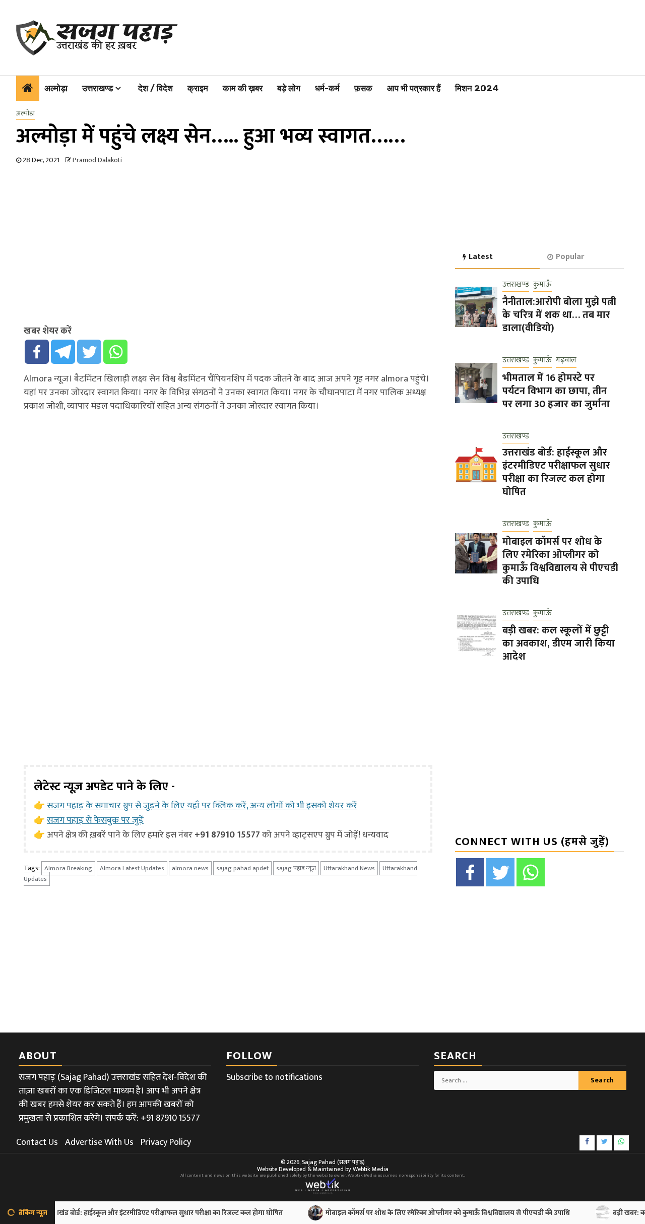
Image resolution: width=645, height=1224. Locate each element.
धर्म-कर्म (327, 88)
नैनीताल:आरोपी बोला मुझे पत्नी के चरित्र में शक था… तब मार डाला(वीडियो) (559, 315)
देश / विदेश (155, 88)
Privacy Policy (166, 1142)
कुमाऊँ (542, 285)
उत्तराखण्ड (97, 88)
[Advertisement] (407, 35)
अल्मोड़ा (56, 88)
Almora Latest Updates (132, 868)
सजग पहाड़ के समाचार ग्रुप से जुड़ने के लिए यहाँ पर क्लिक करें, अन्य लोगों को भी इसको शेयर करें (202, 805)
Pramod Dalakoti (97, 160)
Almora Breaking (68, 868)
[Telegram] (63, 352)
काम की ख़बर (243, 88)
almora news (190, 868)
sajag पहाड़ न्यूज (296, 868)
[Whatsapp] (115, 352)
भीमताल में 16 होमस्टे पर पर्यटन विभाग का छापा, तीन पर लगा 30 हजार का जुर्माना (556, 391)
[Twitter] (89, 352)
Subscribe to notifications (274, 1077)
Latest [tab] (481, 257)
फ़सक (363, 88)
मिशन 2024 (477, 88)
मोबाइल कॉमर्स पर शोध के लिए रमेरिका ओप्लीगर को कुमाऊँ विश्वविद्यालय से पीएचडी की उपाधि (560, 561)
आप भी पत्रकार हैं (413, 88)
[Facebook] (37, 352)
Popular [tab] (570, 257)
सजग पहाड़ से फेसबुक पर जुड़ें (95, 820)
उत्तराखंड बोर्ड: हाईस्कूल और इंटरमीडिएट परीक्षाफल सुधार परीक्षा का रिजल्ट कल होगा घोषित (556, 472)
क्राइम (197, 88)
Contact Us (37, 1142)
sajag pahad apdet (242, 868)
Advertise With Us (99, 1142)
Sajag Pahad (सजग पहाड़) (333, 1162)
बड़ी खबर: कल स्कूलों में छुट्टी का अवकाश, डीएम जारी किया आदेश (558, 643)
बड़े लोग (288, 88)
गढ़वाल (566, 360)
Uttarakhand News (349, 868)
